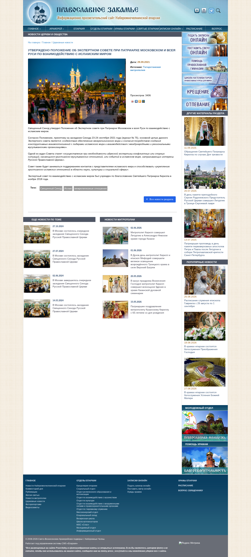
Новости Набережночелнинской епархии (46, 486)
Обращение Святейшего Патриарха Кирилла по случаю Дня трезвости (204, 153)
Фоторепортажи (33, 504)
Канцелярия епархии (86, 486)
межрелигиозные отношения (90, 188)
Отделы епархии (101, 28)
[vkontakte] (196, 10)
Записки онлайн (170, 28)
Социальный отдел (85, 489)
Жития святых (32, 495)
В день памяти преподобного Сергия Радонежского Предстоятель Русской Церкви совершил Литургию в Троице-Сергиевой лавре (204, 199)
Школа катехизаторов (87, 521)
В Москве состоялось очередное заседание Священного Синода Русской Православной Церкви (71, 233)
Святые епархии (148, 28)
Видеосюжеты (32, 507)
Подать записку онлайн (138, 486)
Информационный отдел (88, 531)
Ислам (68, 188)
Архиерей (56, 28)
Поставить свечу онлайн (139, 489)
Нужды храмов (134, 492)
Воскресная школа (85, 518)
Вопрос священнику (216, 29)
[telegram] (212, 11)
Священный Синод (51, 188)
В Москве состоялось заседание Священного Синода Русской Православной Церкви (71, 258)
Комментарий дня (34, 489)
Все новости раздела (161, 199)
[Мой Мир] (143, 100)
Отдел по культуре (85, 500)
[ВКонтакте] (136, 100)
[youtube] (204, 10)
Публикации (31, 492)
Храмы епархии (124, 28)
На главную (34, 42)
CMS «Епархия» (70, 543)
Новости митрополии (36, 498)
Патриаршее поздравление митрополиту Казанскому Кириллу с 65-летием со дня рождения (150, 309)
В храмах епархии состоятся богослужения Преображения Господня (201, 349)
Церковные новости (63, 42)
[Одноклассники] (140, 100)
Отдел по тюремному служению (91, 509)
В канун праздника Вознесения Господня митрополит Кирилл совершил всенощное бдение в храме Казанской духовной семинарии (148, 287)
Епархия (79, 28)
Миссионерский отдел (87, 512)
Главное (33, 28)
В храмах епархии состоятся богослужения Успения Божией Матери (201, 395)
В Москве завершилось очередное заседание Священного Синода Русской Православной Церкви (72, 283)
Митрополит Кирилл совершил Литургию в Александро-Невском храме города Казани (149, 235)
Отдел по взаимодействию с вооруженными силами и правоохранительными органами (97, 504)
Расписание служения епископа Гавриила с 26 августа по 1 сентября (202, 303)
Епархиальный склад (86, 515)
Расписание (194, 28)
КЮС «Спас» (82, 525)
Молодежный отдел (86, 528)
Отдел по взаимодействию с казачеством (96, 497)
